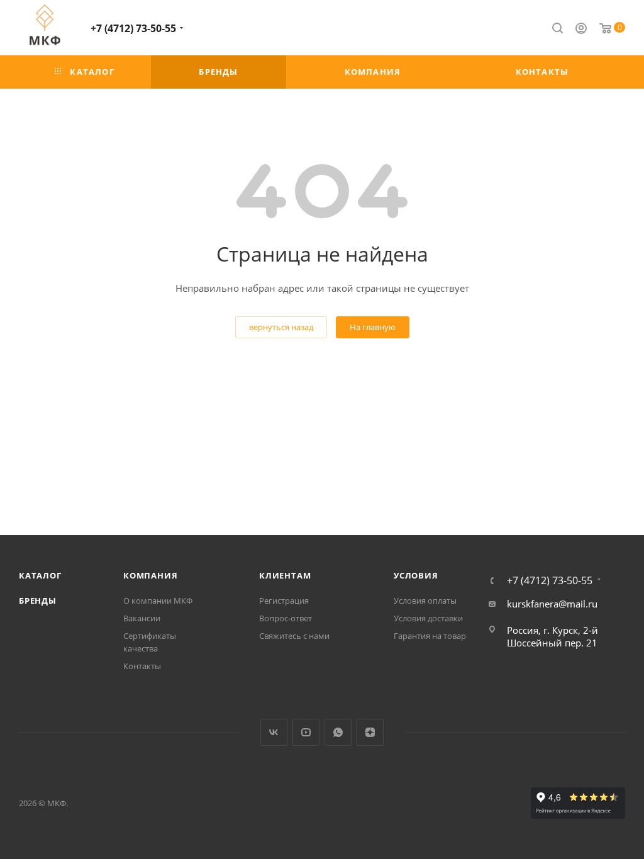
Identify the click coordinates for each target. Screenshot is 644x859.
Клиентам (285, 575)
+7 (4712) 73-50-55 (133, 28)
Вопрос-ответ (285, 618)
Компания (150, 575)
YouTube (305, 732)
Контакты (142, 666)
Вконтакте (273, 732)
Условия (416, 575)
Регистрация (284, 600)
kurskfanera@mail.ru (552, 603)
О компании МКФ (157, 600)
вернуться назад (281, 327)
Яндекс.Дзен (370, 732)
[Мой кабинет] (581, 29)
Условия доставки (428, 618)
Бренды (38, 600)
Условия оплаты (425, 600)
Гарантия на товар (430, 635)
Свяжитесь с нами (294, 635)
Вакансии (141, 618)
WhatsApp (338, 732)
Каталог (40, 575)
